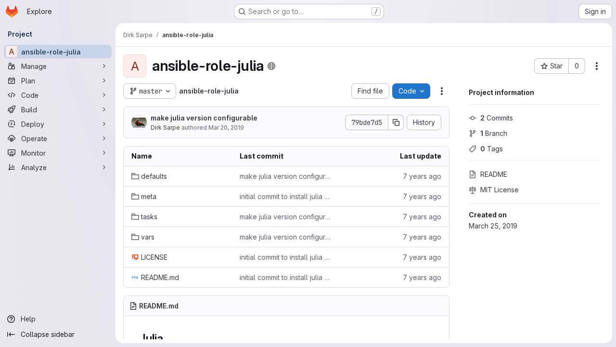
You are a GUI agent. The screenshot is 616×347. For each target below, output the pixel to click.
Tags (491, 149)
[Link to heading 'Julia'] (169, 339)
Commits (496, 118)
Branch (493, 133)
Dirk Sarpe (165, 127)
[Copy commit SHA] (396, 122)
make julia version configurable (204, 118)
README (493, 174)
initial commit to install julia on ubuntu (286, 196)
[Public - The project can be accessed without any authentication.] (271, 66)
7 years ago (422, 176)
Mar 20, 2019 (226, 127)
